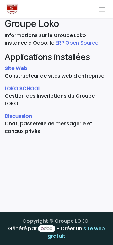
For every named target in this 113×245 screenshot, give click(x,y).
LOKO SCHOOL (22, 88)
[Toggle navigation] (102, 9)
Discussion (18, 116)
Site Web (16, 68)
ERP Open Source (77, 42)
